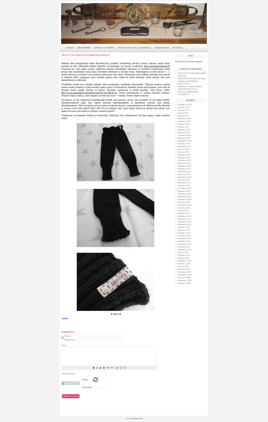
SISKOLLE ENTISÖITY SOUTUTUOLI (188, 82)
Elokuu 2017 (183, 113)
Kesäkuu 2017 (184, 116)
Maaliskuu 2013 (185, 216)
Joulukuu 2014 (184, 174)
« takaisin (64, 318)
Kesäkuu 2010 (184, 269)
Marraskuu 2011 (185, 249)
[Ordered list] (124, 367)
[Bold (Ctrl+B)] (93, 367)
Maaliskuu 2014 (185, 194)
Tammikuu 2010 (185, 275)
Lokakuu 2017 (184, 107)
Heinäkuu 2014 (184, 182)
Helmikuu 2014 (184, 196)
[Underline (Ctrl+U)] (100, 367)
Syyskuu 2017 (184, 110)
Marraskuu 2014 (185, 177)
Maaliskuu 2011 (185, 261)
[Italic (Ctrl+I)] (97, 367)
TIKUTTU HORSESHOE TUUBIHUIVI (188, 93)
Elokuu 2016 (183, 127)
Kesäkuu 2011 (184, 258)
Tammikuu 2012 (185, 244)
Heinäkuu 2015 (184, 155)
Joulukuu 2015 (184, 143)
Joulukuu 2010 (184, 263)
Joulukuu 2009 (184, 277)
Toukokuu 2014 (184, 188)
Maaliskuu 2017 (185, 118)
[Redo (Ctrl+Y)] (112, 367)
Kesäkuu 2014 (184, 185)
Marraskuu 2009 (185, 280)
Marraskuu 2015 (185, 146)
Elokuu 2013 (183, 210)
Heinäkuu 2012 (184, 233)
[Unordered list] (121, 367)
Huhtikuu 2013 (184, 213)
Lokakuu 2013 (184, 208)
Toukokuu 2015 (184, 160)
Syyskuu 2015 (184, 149)
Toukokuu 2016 (184, 135)
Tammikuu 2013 (185, 222)
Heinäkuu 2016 (184, 129)
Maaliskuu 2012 (185, 238)
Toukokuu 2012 (184, 235)
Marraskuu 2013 (185, 205)
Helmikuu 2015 (184, 169)
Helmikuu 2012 (184, 241)
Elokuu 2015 (183, 152)
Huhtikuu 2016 (184, 138)
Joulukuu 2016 (184, 121)
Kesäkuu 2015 (184, 157)
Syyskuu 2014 (184, 180)
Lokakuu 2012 (184, 227)
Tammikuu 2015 (185, 171)
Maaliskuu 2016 (185, 141)
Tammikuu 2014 (185, 199)
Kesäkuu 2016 (184, 132)
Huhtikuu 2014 (184, 191)
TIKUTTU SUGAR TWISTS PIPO (192, 73)
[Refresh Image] (95, 381)
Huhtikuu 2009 (184, 283)
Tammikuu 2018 (185, 104)
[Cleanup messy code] (116, 367)
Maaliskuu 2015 (185, 166)
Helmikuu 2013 (184, 219)
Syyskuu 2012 (184, 230)
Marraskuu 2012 (185, 224)
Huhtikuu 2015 (184, 163)
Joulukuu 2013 (184, 202)
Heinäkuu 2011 (184, 255)
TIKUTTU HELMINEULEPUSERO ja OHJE (191, 77)
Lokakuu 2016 (184, 124)
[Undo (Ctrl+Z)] (108, 367)
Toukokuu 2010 (184, 272)
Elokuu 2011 (183, 252)
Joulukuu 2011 (184, 247)
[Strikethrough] (104, 367)
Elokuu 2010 (183, 266)
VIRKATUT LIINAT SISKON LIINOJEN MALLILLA (190, 87)
